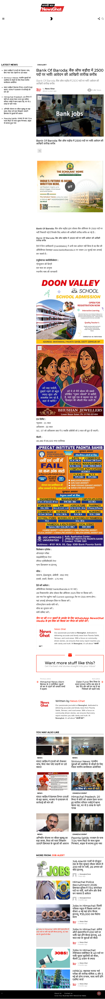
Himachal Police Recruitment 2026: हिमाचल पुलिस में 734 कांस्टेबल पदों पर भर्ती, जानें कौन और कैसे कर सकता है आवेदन (87, 887)
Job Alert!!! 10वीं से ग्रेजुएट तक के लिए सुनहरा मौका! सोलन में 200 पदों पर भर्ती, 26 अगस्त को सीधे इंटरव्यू (88, 865)
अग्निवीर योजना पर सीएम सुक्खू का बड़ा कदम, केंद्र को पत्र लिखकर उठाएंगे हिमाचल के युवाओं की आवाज (52, 840)
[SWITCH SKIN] (51, 18)
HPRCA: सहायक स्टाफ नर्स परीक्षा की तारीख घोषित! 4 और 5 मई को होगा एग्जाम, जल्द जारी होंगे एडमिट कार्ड (88, 975)
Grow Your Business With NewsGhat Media (70, 996)
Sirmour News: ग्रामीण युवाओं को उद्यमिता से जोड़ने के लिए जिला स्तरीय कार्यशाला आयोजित (87, 764)
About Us (57, 993)
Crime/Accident (79, 793)
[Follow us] (98, 18)
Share (40, 98)
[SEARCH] (103, 19)
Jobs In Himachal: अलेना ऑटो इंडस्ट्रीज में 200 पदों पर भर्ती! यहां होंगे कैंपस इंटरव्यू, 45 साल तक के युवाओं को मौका (87, 933)
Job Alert (58, 855)
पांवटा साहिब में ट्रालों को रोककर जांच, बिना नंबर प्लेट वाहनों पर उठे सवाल (51, 764)
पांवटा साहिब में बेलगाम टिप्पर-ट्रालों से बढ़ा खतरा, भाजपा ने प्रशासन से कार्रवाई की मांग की (52, 799)
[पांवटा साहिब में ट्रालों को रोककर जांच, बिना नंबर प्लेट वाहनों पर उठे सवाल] (52, 746)
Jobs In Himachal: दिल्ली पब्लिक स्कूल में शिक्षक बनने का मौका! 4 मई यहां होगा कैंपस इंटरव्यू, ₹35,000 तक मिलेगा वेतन (87, 911)
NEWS (39, 758)
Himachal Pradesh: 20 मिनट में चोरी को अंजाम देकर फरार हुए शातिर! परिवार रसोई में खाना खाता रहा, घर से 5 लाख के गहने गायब (86, 802)
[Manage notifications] (99, 993)
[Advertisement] (52, 40)
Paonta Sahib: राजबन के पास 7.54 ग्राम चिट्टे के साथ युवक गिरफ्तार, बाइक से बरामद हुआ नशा (87, 840)
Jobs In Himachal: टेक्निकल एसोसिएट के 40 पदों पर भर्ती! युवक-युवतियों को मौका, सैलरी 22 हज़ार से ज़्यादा (88, 954)
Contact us (68, 993)
